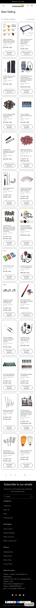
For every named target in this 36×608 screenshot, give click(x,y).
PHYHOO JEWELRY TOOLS (14, 605)
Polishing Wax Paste (8, 266)
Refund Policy (7, 556)
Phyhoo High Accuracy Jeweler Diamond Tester (9, 77)
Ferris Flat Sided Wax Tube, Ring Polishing (9, 375)
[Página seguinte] (30, 475)
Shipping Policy (8, 552)
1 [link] (6, 475)
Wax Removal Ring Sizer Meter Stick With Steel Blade (26, 301)
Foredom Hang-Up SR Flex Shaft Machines (26, 266)
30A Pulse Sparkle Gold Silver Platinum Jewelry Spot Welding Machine (26, 228)
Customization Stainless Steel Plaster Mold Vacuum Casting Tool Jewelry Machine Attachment (9, 228)
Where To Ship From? (10, 541)
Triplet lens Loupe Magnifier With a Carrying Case (8, 301)
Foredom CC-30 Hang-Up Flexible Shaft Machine (25, 339)
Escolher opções (9, 53)
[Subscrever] (30, 496)
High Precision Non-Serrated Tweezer (8, 411)
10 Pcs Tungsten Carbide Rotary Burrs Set (26, 116)
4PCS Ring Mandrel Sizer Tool (8, 189)
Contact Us (6, 505)
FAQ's (5, 514)
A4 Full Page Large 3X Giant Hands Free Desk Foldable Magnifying (26, 41)
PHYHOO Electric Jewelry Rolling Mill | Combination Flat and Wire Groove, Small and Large (26, 413)
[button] (3, 6)
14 (25, 475)
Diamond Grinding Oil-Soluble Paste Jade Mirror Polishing (26, 190)
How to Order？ (8, 529)
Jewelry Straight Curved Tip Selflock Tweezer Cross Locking (8, 339)
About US (6, 509)
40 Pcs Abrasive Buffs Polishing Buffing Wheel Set (9, 116)
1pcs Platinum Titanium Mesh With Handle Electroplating (9, 452)
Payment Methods (9, 533)
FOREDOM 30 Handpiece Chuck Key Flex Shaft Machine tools (9, 151)
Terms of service (8, 537)
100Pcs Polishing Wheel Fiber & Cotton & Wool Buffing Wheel (9, 41)
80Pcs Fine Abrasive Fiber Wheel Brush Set (26, 150)
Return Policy (7, 560)
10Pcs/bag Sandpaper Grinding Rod (26, 375)
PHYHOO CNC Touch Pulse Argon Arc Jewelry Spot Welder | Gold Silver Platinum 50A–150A (26, 78)
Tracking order (8, 517)
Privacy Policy (7, 564)
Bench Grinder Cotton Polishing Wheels (26, 451)
